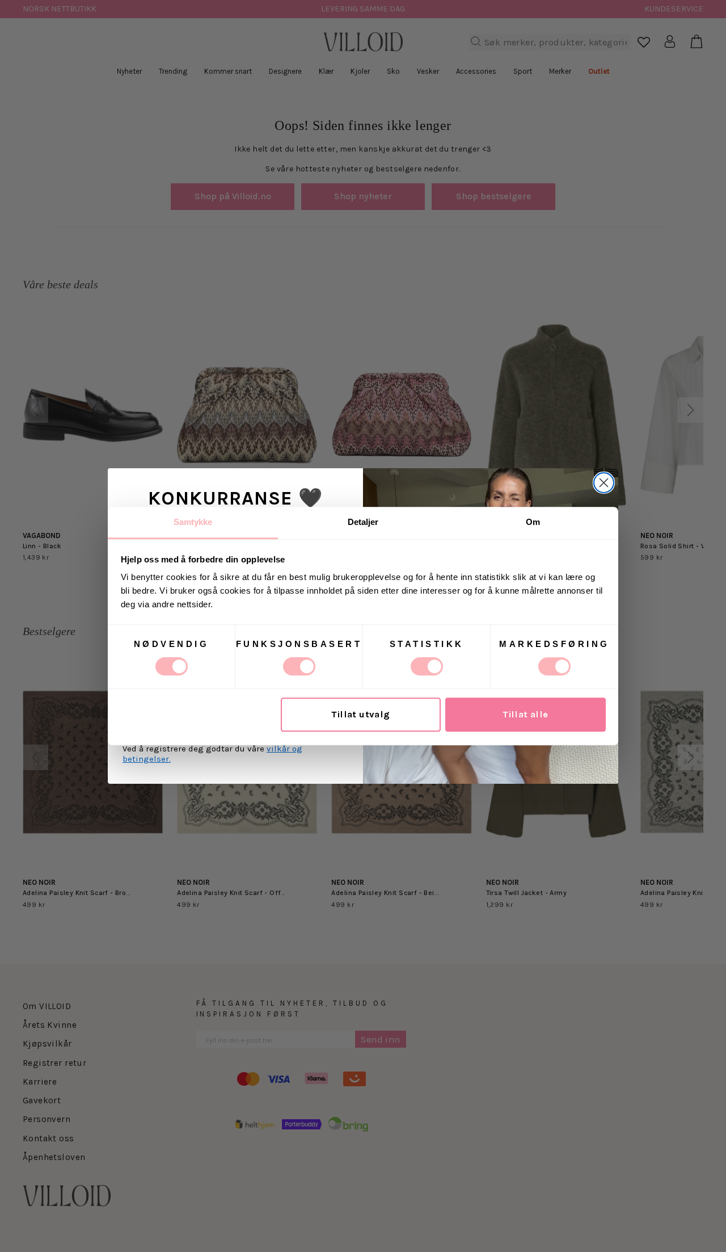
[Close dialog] (604, 483)
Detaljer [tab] (363, 522)
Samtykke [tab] (193, 522)
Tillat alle (525, 714)
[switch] (299, 666)
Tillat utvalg (360, 714)
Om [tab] (533, 522)
